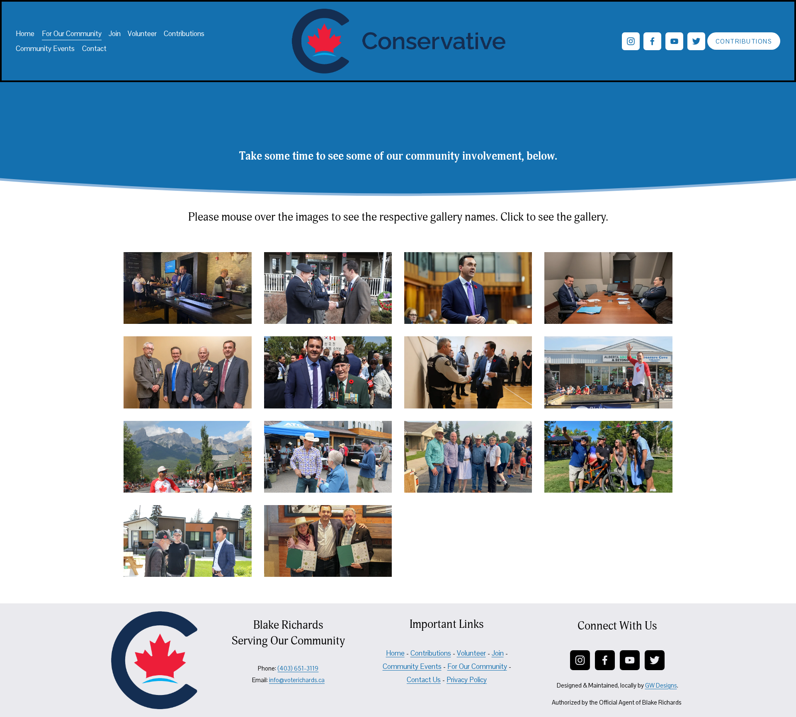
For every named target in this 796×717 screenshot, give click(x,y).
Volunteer (142, 33)
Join (115, 33)
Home (25, 33)
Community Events (45, 48)
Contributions (184, 33)
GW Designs (661, 685)
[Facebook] (652, 41)
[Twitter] (696, 41)
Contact (94, 48)
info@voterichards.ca (297, 680)
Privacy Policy (467, 679)
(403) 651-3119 (297, 668)
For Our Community (72, 33)
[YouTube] (674, 41)
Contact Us (424, 679)
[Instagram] (631, 41)
